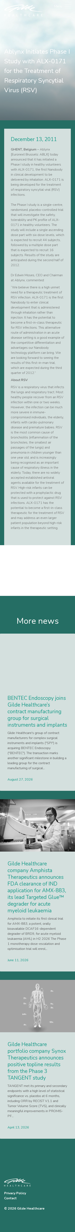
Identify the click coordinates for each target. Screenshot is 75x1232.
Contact (10, 1198)
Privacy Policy (15, 1193)
